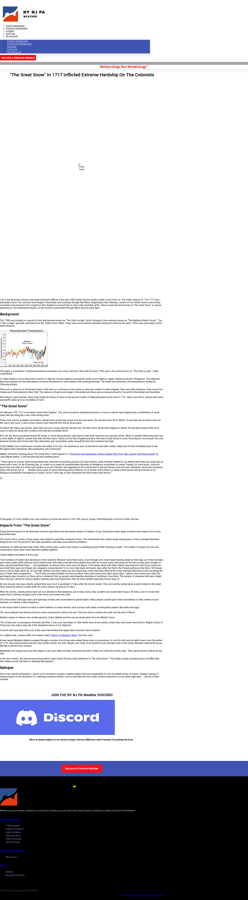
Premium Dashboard (16, 28)
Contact (10, 31)
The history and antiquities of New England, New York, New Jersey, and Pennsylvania (112, 454)
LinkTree (10, 33)
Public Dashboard (15, 25)
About (3, 865)
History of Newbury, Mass (64, 635)
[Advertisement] (82, 276)
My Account (12, 36)
